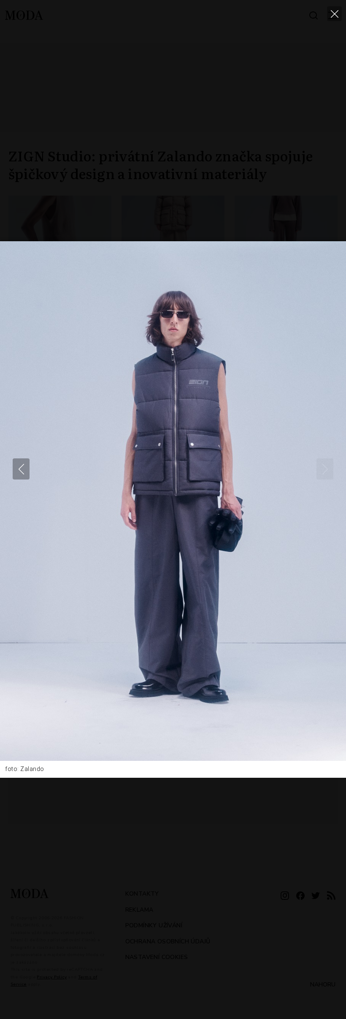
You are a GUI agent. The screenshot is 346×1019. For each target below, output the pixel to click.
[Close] (334, 13)
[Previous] (21, 469)
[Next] (324, 469)
